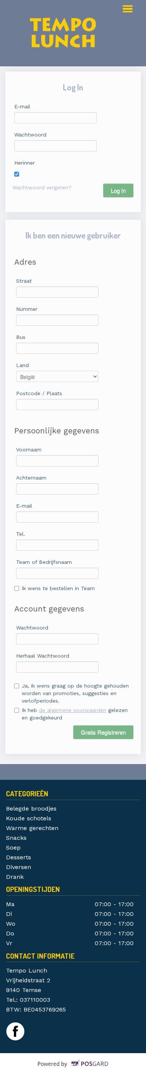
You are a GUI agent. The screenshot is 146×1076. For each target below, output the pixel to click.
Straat (24, 281)
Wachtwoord (30, 135)
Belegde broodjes (31, 808)
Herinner (24, 163)
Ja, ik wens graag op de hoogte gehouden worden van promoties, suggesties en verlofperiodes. (75, 693)
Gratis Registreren (103, 732)
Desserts (18, 857)
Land (22, 365)
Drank (16, 876)
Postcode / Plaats (39, 393)
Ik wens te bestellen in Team (58, 588)
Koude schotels (28, 818)
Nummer (26, 309)
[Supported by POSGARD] (73, 1069)
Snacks (16, 837)
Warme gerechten (32, 828)
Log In (118, 190)
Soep (14, 847)
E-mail (22, 106)
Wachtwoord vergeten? (42, 187)
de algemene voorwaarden (72, 710)
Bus (20, 337)
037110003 (35, 999)
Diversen (18, 867)
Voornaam (29, 450)
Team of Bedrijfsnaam (44, 562)
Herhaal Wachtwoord (42, 656)
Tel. (20, 534)
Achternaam (31, 478)
